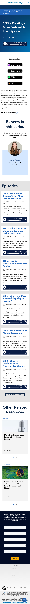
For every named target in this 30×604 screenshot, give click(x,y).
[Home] (15, 2)
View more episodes (15, 395)
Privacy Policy (6, 592)
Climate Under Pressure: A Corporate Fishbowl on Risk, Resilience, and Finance (14, 485)
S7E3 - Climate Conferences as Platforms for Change (14, 363)
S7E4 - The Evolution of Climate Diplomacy (15, 332)
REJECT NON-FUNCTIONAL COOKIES (18, 602)
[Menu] (2, 2)
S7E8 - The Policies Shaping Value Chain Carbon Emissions (13, 196)
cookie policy (4, 596)
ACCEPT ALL (6, 602)
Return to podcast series (8, 112)
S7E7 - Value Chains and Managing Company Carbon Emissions (15, 231)
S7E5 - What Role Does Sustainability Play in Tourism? (14, 298)
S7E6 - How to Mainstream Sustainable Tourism (15, 263)
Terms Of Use (10, 587)
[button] (14, 180)
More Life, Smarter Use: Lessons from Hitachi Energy (14, 437)
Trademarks (13, 589)
